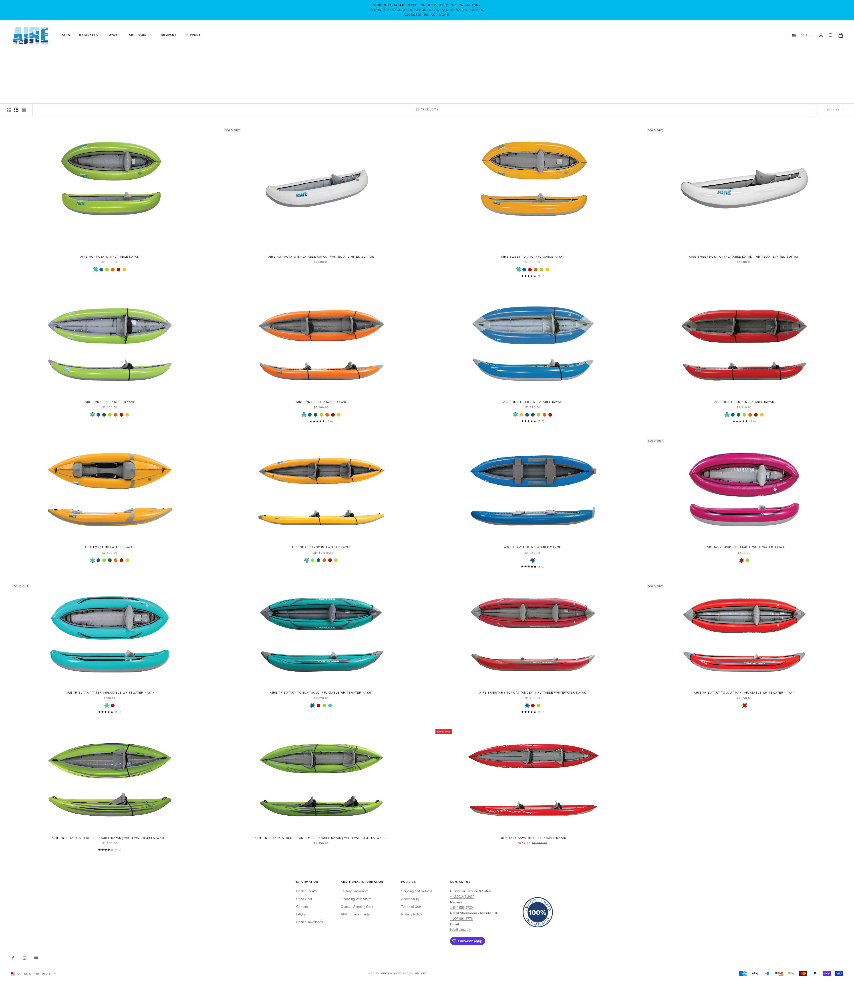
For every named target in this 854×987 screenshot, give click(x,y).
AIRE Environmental (355, 914)
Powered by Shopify (410, 973)
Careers (302, 907)
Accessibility (410, 899)
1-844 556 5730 (461, 907)
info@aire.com (460, 929)
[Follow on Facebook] (13, 958)
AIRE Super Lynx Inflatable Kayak (321, 547)
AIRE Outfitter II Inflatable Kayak (744, 402)
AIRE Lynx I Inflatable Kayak (109, 402)
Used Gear (304, 899)
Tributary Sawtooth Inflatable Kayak (532, 838)
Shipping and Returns (416, 891)
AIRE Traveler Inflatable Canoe (532, 547)
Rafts (65, 35)
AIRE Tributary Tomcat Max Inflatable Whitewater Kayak (744, 692)
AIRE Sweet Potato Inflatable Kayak (532, 256)
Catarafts (88, 35)
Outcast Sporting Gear (357, 907)
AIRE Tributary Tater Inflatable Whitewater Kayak (110, 692)
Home (14, 57)
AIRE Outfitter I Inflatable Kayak (532, 402)
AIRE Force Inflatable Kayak (110, 547)
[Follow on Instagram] (24, 958)
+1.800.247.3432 (462, 897)
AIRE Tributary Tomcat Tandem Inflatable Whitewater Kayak (532, 692)
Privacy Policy (411, 914)
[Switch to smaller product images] (16, 110)
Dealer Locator (307, 891)
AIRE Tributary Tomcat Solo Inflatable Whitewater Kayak (321, 692)
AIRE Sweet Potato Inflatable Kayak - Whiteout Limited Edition (744, 256)
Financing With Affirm (356, 899)
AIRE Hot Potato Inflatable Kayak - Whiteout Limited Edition (321, 256)
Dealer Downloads (309, 922)
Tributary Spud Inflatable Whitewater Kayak (744, 547)
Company (169, 35)
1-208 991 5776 (461, 919)
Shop (27, 57)
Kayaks (113, 35)
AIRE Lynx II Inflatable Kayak (321, 402)
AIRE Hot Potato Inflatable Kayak (109, 256)
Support (193, 35)
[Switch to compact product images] (24, 110)
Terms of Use (411, 907)
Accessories (140, 35)
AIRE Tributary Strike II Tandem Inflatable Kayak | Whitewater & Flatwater (321, 838)
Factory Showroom (355, 891)
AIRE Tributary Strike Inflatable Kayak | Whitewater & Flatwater (110, 838)
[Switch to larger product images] (9, 110)
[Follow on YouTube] (36, 958)
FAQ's (300, 914)
